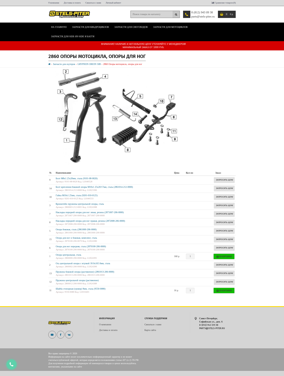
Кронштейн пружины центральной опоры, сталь (80, 204)
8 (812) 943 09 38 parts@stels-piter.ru (203, 14)
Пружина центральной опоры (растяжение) (77, 280)
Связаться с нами (93, 2)
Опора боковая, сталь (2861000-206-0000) (76, 229)
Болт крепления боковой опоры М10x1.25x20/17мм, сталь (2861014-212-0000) (94, 187)
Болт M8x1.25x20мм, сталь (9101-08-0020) (77, 178)
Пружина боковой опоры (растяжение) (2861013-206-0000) (85, 272)
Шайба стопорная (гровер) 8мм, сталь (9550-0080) (81, 289)
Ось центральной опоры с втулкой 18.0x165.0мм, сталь (83, 263)
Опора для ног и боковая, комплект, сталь (76, 238)
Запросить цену (224, 180)
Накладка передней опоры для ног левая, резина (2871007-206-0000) (90, 212)
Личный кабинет (113, 2)
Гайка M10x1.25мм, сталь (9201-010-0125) (77, 195)
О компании (53, 2)
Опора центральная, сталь (68, 255)
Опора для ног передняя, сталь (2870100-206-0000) (81, 246)
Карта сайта (150, 330)
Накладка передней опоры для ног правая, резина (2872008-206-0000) (90, 221)
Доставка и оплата (72, 2)
